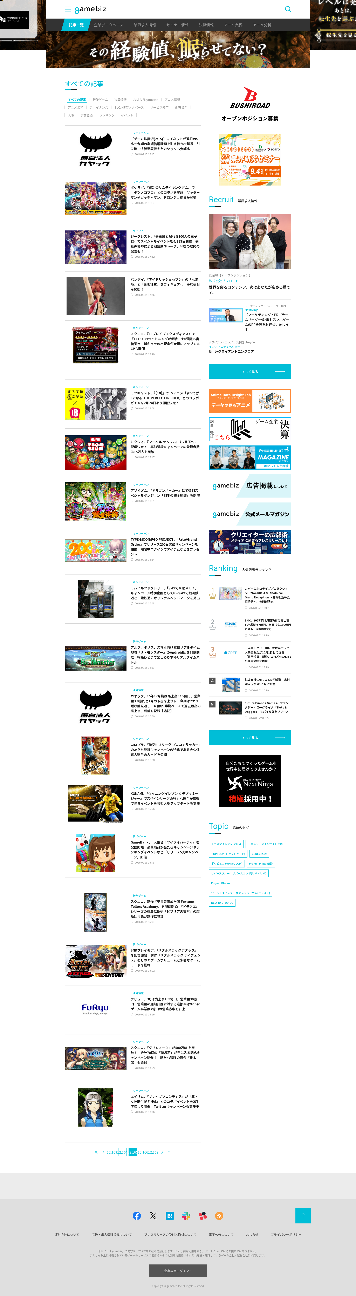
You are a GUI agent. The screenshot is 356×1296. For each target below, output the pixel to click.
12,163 (112, 1152)
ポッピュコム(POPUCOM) (226, 863)
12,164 (122, 1152)
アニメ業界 (233, 24)
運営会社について (67, 1234)
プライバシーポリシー (286, 1234)
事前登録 (86, 115)
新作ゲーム (100, 99)
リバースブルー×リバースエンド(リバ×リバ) (238, 873)
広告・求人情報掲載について (112, 1234)
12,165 (133, 1152)
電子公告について (221, 1234)
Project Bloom (220, 883)
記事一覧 (76, 24)
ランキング (107, 115)
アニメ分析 (262, 24)
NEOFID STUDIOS (222, 903)
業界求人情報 (145, 24)
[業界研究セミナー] (250, 160)
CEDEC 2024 (259, 854)
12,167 (153, 1152)
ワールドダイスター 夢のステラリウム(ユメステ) (240, 893)
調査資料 (181, 107)
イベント (127, 115)
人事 (71, 115)
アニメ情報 (172, 99)
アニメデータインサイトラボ (265, 844)
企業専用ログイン (176, 1271)
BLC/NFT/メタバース (129, 107)
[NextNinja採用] (250, 781)
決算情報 (206, 24)
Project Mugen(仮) (261, 863)
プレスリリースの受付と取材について (170, 1234)
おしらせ (252, 1234)
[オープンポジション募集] (250, 104)
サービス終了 (159, 107)
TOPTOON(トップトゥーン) (228, 854)
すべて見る (250, 371)
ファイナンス (99, 107)
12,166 (143, 1152)
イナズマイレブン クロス (226, 844)
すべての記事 (77, 99)
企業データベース (108, 24)
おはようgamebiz (145, 99)
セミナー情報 (177, 24)
